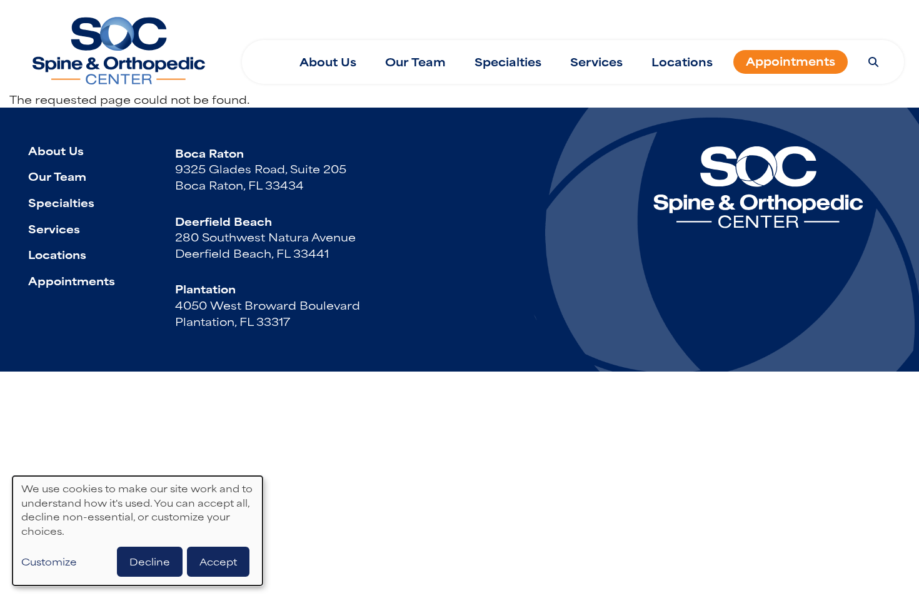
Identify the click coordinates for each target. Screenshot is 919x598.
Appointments (790, 61)
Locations (682, 62)
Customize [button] (49, 562)
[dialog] (138, 530)
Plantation (205, 288)
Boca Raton (209, 152)
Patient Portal (841, 20)
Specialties (508, 62)
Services (596, 62)
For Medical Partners (597, 20)
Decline (149, 561)
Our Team (415, 62)
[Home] (119, 45)
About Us (327, 62)
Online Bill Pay (730, 20)
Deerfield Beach (223, 221)
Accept (218, 561)
